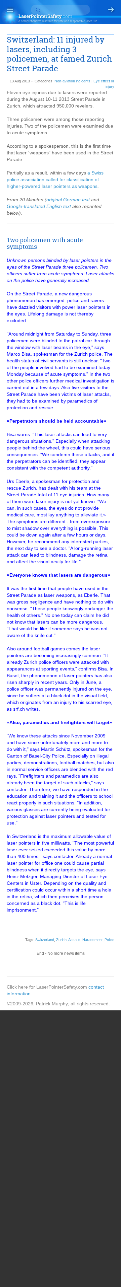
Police (109, 940)
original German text (68, 199)
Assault (74, 940)
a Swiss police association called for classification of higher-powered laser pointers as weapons (55, 179)
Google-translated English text (39, 206)
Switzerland (44, 940)
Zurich (61, 940)
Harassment (92, 940)
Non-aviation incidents (72, 81)
